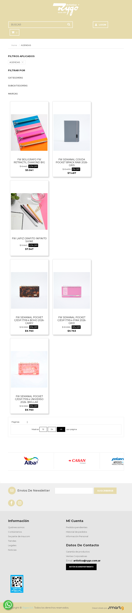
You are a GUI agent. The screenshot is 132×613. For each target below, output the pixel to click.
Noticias (12, 550)
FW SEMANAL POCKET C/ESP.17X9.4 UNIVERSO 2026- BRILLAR (29, 399)
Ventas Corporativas (76, 556)
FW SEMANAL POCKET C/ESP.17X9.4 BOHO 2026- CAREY (29, 320)
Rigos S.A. (27, 607)
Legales (12, 545)
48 (61, 429)
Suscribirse (105, 490)
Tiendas (12, 541)
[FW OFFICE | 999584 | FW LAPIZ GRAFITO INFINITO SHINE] (29, 211)
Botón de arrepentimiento (81, 567)
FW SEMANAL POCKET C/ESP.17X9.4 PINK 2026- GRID (71, 320)
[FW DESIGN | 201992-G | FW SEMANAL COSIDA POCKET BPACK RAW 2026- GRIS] (71, 132)
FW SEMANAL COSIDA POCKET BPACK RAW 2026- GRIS (72, 162)
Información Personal (77, 536)
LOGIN (102, 24)
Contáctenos (15, 532)
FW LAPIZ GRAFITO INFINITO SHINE (29, 240)
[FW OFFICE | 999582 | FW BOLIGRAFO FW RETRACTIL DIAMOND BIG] (29, 132)
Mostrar (35, 429)
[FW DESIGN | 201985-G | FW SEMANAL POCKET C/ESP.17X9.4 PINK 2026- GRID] (71, 290)
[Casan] (77, 461)
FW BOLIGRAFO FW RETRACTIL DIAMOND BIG (29, 161)
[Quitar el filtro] (23, 62)
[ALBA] (31, 461)
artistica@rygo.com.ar (86, 560)
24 (52, 429)
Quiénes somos (16, 527)
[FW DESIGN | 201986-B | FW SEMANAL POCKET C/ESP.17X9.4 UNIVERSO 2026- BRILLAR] (29, 369)
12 (43, 429)
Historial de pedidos (76, 532)
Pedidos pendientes (76, 527)
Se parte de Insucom (19, 536)
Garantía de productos (78, 551)
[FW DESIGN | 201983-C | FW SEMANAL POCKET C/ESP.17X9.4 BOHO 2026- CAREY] (29, 290)
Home (14, 45)
